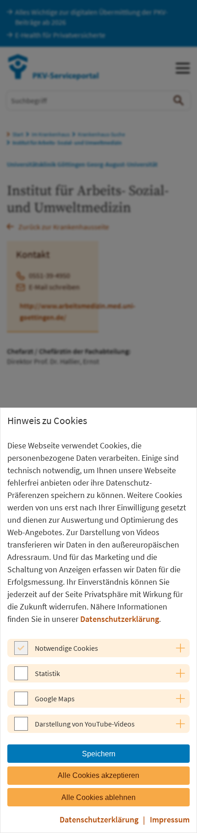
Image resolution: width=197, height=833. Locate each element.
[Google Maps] (21, 702)
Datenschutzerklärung (119, 619)
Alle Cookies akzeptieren (98, 775)
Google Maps (55, 698)
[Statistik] (21, 677)
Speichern (98, 754)
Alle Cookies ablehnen (98, 797)
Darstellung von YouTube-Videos (85, 723)
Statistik (47, 673)
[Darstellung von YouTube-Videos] (21, 727)
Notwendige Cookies (66, 648)
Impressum (170, 819)
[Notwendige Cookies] (21, 652)
